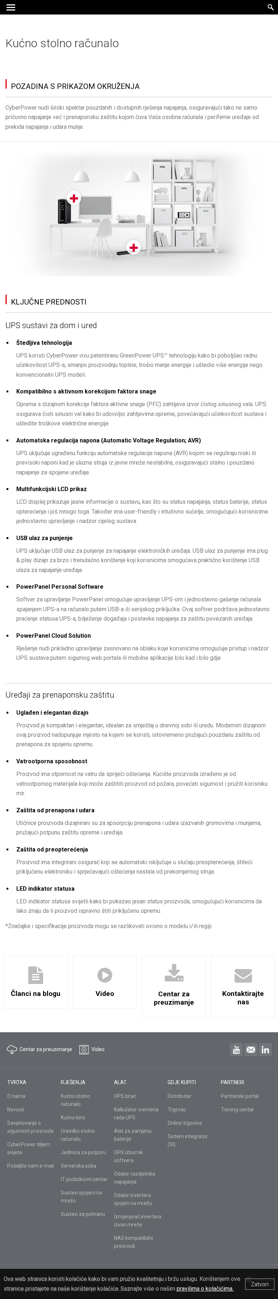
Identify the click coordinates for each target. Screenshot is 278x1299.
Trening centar (237, 1109)
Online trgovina (185, 1123)
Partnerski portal (240, 1096)
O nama (16, 1096)
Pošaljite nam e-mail (30, 1166)
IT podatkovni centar (84, 1179)
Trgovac (177, 1109)
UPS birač (125, 1096)
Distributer (179, 1096)
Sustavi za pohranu (83, 1214)
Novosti (15, 1109)
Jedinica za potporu (83, 1152)
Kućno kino (73, 1117)
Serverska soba (78, 1166)
